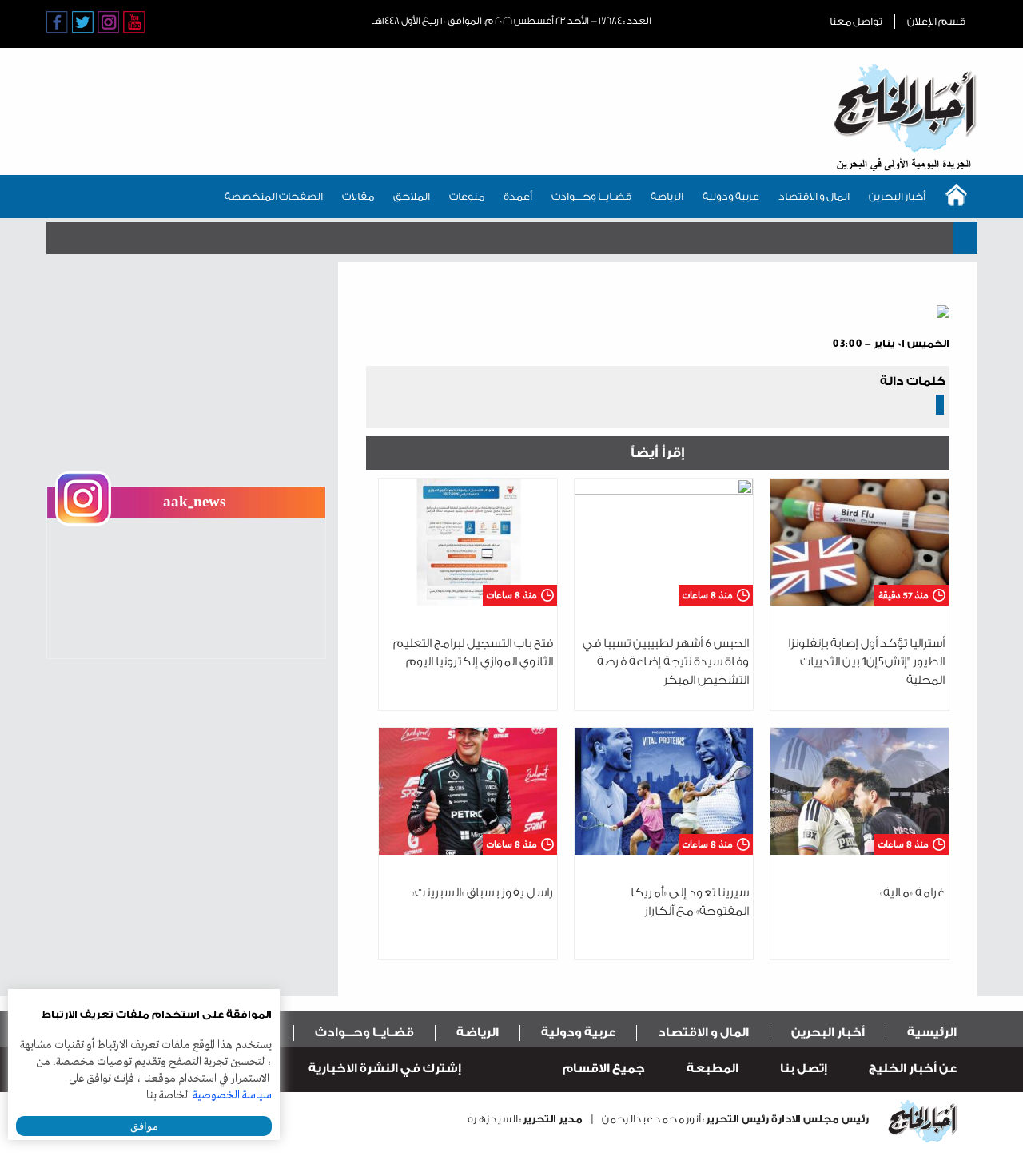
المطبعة (712, 1068)
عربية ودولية (731, 196)
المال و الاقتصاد (814, 196)
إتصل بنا (803, 1068)
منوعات (466, 196)
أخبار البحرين (897, 196)
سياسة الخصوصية (232, 1095)
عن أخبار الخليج (913, 1068)
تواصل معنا (856, 21)
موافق (144, 1126)
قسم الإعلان (936, 21)
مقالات (358, 196)
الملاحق (411, 196)
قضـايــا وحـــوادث (591, 196)
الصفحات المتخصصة (274, 196)
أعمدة (518, 196)
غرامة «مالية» (912, 893)
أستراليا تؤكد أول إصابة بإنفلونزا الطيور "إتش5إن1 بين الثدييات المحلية (866, 662)
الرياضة (667, 196)
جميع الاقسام (604, 1068)
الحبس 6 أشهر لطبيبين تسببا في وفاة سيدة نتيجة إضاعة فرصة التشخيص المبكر (666, 662)
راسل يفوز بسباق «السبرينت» (482, 893)
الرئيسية (932, 1032)
